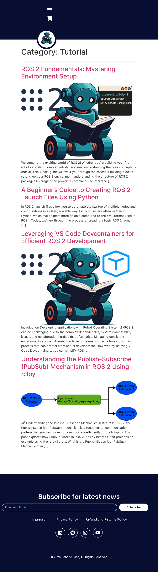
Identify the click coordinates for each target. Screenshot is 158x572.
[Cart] (50, 18)
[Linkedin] (60, 532)
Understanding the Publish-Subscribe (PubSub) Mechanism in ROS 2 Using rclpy (76, 366)
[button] (49, 9)
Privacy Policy (67, 519)
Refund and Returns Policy (106, 519)
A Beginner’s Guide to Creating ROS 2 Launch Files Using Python (76, 193)
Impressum (40, 519)
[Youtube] (98, 532)
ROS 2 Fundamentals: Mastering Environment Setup (68, 72)
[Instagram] (85, 532)
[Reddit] (73, 532)
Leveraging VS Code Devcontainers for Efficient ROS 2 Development (77, 237)
